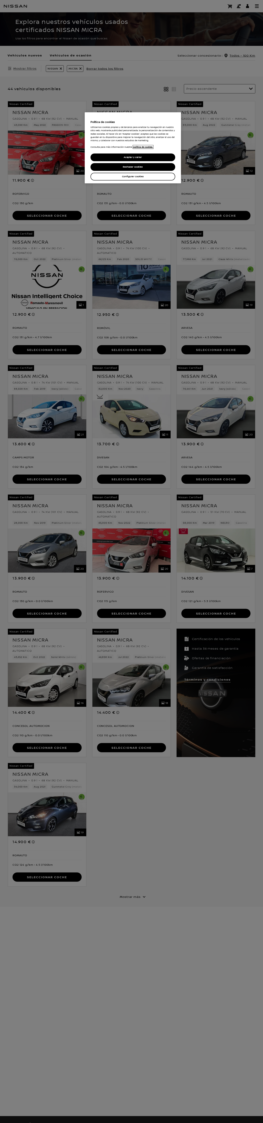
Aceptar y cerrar (133, 157)
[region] (133, 147)
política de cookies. (143, 147)
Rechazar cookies (133, 167)
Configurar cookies (133, 176)
